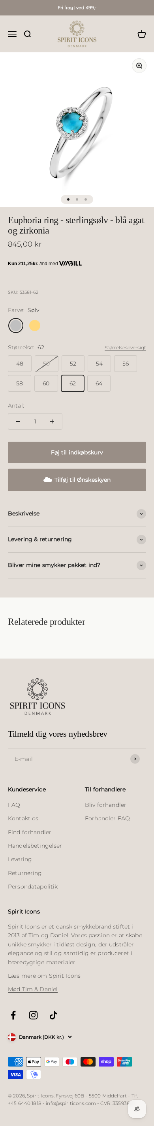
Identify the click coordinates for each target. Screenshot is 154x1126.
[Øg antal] (52, 421)
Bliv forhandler (105, 804)
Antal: (16, 405)
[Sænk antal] (18, 421)
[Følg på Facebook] (13, 1015)
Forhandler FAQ (107, 818)
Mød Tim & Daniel (33, 989)
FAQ (14, 804)
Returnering (25, 873)
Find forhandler (29, 832)
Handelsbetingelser (35, 845)
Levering (20, 859)
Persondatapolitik (33, 886)
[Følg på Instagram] (33, 1015)
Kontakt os (23, 818)
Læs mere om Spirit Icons (44, 975)
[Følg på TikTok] (53, 1015)
